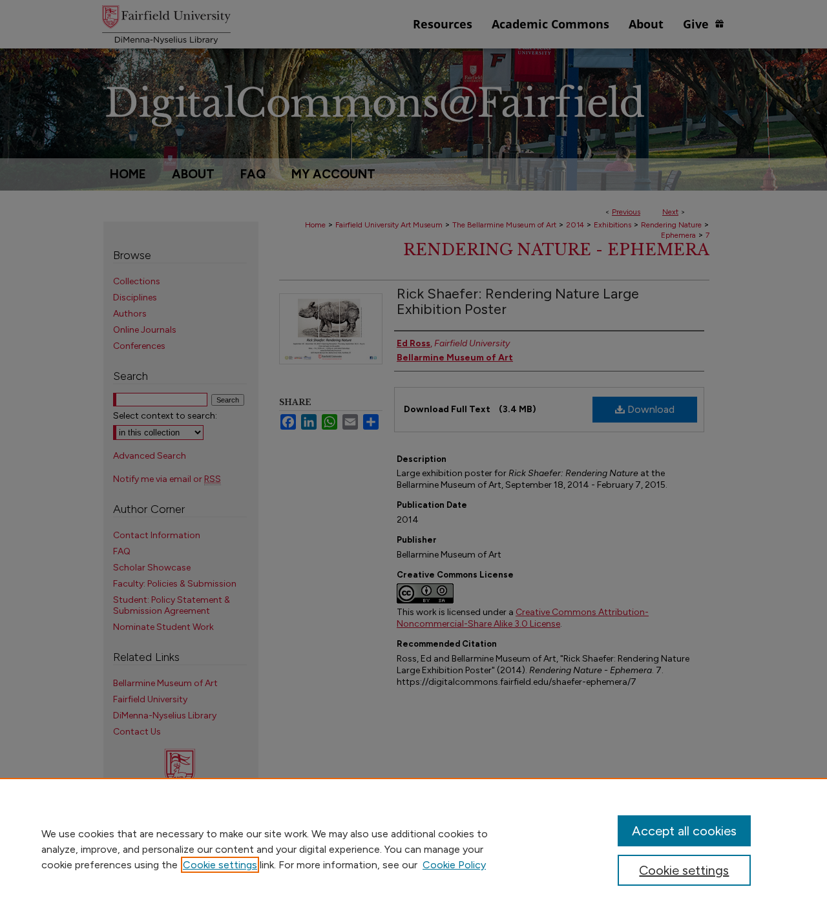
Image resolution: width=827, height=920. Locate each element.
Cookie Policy (454, 865)
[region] (413, 849)
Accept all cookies (684, 831)
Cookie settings (220, 865)
